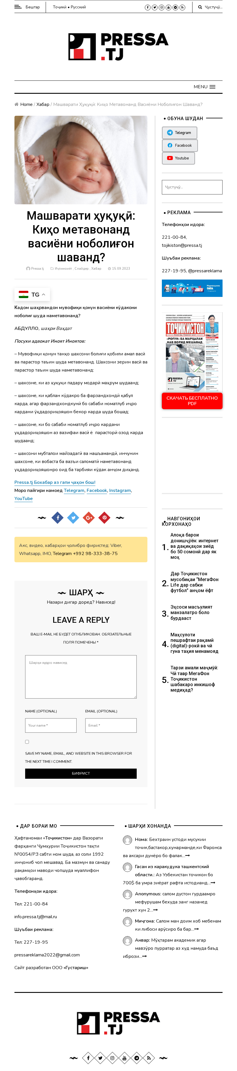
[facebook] (148, 7)
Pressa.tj (37, 269)
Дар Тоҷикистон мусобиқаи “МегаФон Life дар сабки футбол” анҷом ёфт (195, 582)
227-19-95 (174, 271)
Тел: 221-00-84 (31, 904)
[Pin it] (104, 518)
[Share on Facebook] (57, 518)
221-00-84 (174, 237)
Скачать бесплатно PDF (192, 401)
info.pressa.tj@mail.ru (35, 917)
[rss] (182, 7)
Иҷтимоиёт (63, 269)
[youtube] (168, 7)
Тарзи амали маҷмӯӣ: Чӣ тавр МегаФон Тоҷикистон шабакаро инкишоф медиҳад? (194, 679)
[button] (204, 87)
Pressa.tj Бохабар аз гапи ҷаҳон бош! (54, 482)
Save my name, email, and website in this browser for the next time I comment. (78, 757)
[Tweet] (73, 518)
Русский (78, 7)
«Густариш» (76, 968)
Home (26, 104)
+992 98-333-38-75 (95, 553)
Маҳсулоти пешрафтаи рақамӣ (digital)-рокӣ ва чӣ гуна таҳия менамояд (195, 643)
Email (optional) (101, 711)
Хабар (42, 104)
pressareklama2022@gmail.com (47, 955)
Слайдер (82, 269)
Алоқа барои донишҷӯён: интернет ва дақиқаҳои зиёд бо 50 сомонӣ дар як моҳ (195, 546)
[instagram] (161, 7)
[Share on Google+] (89, 518)
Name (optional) (41, 711)
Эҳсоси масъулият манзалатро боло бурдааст (191, 612)
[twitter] (155, 7)
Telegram (62, 553)
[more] (187, 856)
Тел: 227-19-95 (31, 942)
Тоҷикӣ (59, 7)
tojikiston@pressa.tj (182, 245)
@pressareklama (205, 271)
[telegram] (175, 7)
